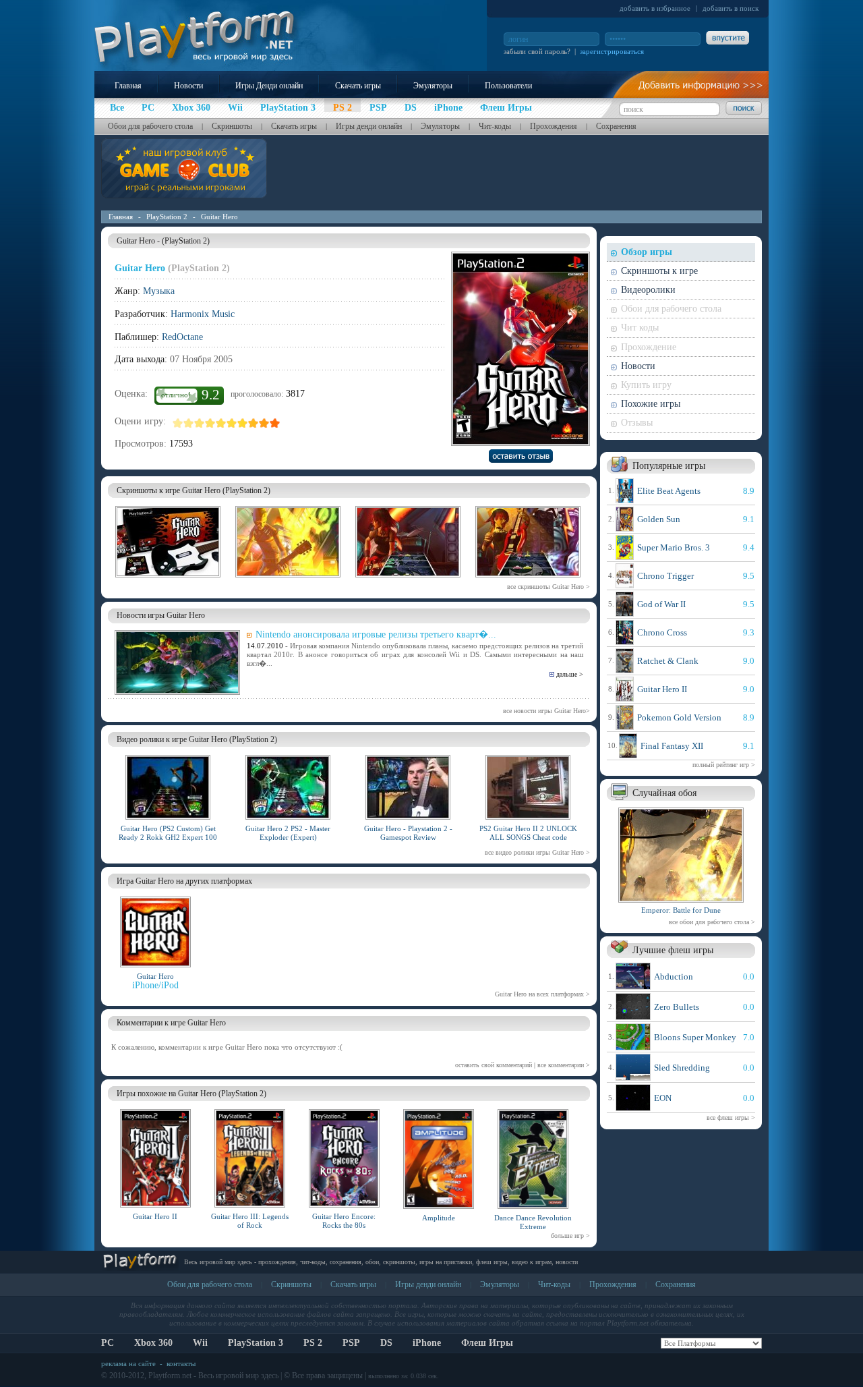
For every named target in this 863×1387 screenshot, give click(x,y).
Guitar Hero (219, 217)
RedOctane (182, 337)
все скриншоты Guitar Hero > (548, 586)
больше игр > (570, 1235)
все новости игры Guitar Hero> (546, 710)
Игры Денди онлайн (269, 85)
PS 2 (312, 1343)
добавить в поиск (730, 8)
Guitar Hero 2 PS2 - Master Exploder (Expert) (287, 832)
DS (386, 1343)
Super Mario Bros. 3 (673, 547)
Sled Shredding (682, 1068)
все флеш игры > (731, 1117)
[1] (178, 423)
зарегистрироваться (612, 51)
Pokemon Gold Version (679, 717)
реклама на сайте (128, 1363)
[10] (275, 423)
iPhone (427, 1343)
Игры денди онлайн (369, 126)
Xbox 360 (153, 1343)
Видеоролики (648, 290)
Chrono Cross (662, 632)
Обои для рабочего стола (150, 126)
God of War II (661, 604)
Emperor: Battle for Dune (681, 910)
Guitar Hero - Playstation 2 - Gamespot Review (408, 832)
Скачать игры (358, 85)
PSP (351, 1343)
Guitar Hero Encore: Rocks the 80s (344, 1220)
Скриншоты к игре (659, 271)
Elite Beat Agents (669, 491)
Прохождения (553, 126)
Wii (200, 1343)
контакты (181, 1363)
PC (107, 1343)
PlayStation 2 (166, 217)
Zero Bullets (676, 1007)
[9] (264, 423)
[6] (232, 423)
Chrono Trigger (665, 576)
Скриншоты (232, 126)
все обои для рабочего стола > (712, 922)
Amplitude (438, 1218)
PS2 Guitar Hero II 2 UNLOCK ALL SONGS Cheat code (528, 832)
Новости (188, 85)
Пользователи (508, 85)
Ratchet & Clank (667, 661)
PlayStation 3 (255, 1343)
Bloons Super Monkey (695, 1037)
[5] (221, 423)
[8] (253, 423)
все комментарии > (563, 1065)
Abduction (673, 976)
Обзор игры (646, 252)
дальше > (569, 674)
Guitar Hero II (155, 1216)
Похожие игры (650, 404)
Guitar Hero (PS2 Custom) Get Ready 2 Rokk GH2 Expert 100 (168, 832)
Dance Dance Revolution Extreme (533, 1222)
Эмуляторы (432, 85)
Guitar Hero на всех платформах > (542, 994)
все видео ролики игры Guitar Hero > (537, 852)
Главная (128, 85)
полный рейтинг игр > (723, 764)
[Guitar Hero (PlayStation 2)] (167, 579)
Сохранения (616, 126)
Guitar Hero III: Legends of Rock (250, 1220)
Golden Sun (658, 519)
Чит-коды (495, 126)
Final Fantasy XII (672, 746)
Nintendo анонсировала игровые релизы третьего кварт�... (376, 634)
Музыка (159, 291)
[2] (188, 423)
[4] (210, 423)
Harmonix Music (203, 314)
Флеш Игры (487, 1343)
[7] (242, 423)
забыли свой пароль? (537, 51)
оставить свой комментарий (493, 1065)
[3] (199, 423)
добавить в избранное (655, 8)
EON (663, 1098)
